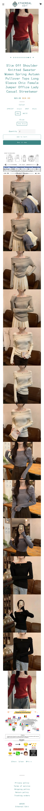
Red (17, 113)
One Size (22, 124)
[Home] (22, 4)
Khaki (34, 109)
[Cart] (40, 4)
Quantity (13, 131)
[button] (10, 57)
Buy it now (22, 142)
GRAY (27, 109)
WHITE (25, 113)
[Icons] (4, 4)
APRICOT (10, 109)
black (19, 109)
